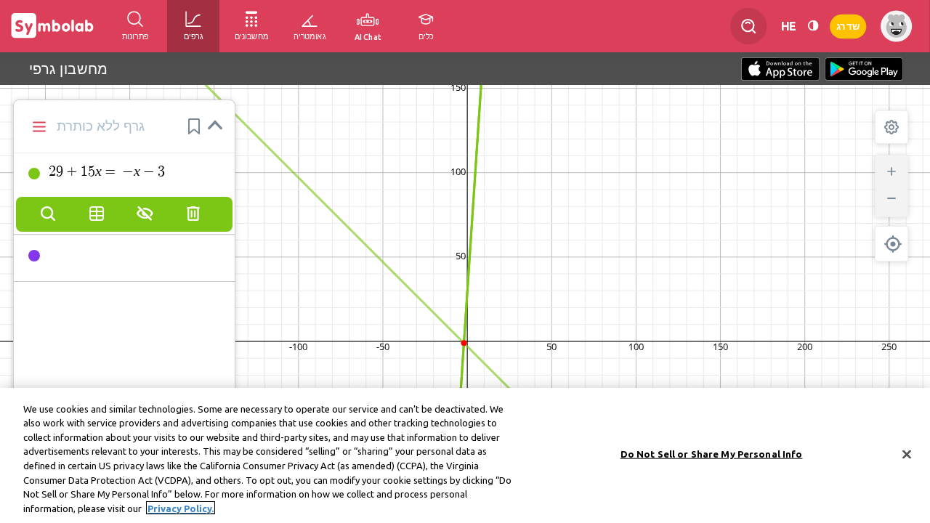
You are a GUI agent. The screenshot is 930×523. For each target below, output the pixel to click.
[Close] (907, 454)
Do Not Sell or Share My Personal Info (711, 454)
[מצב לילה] (813, 26)
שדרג (848, 25)
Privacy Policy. (180, 508)
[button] (194, 126)
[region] (465, 455)
